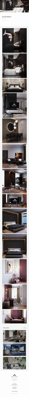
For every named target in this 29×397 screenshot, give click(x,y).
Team (24, 1)
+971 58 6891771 (14, 384)
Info (26, 1)
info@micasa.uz (14, 388)
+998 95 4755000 (14, 387)
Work (22, 1)
